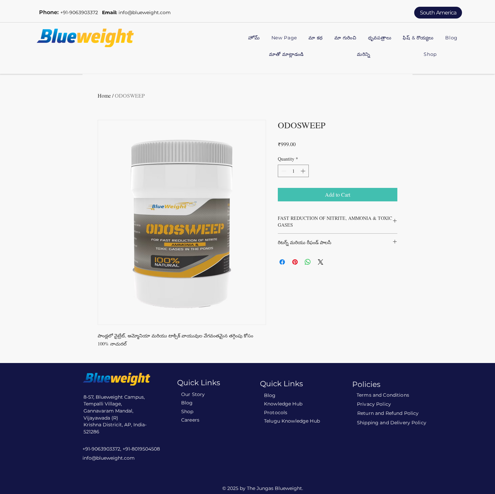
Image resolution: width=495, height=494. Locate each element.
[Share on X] (321, 262)
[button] (345, 38)
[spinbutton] (293, 171)
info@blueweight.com (145, 12)
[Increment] (303, 171)
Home (104, 95)
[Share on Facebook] (282, 262)
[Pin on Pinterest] (295, 262)
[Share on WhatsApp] (308, 262)
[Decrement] (283, 171)
